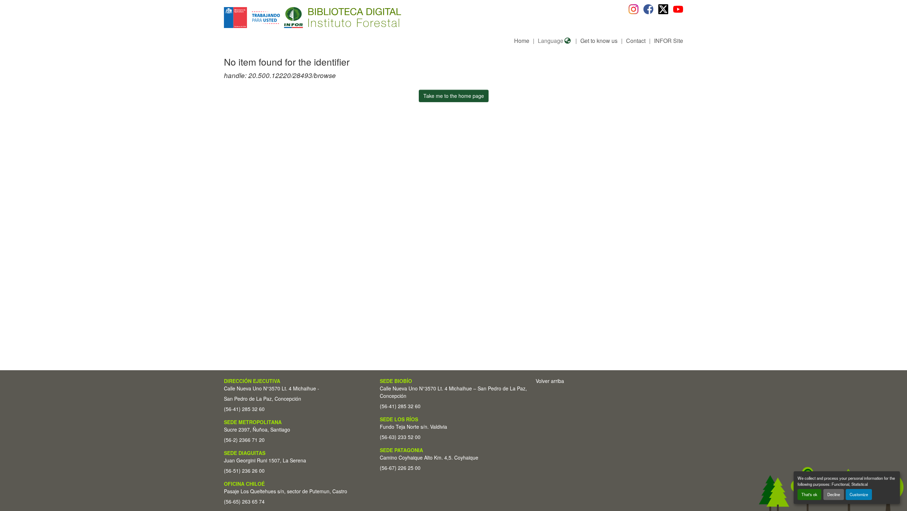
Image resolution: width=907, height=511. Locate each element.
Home (521, 41)
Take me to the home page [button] (453, 95)
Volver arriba (550, 380)
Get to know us (599, 41)
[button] (282, 17)
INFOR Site (668, 41)
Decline (833, 494)
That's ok (809, 494)
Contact (636, 41)
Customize (859, 494)
